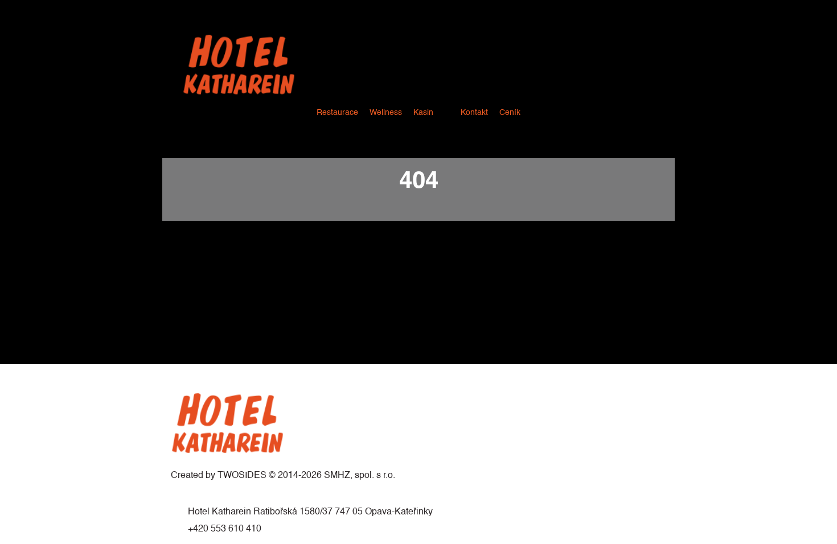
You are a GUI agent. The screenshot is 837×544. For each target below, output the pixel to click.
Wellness (386, 113)
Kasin (423, 113)
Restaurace (337, 113)
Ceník (509, 113)
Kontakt (474, 113)
